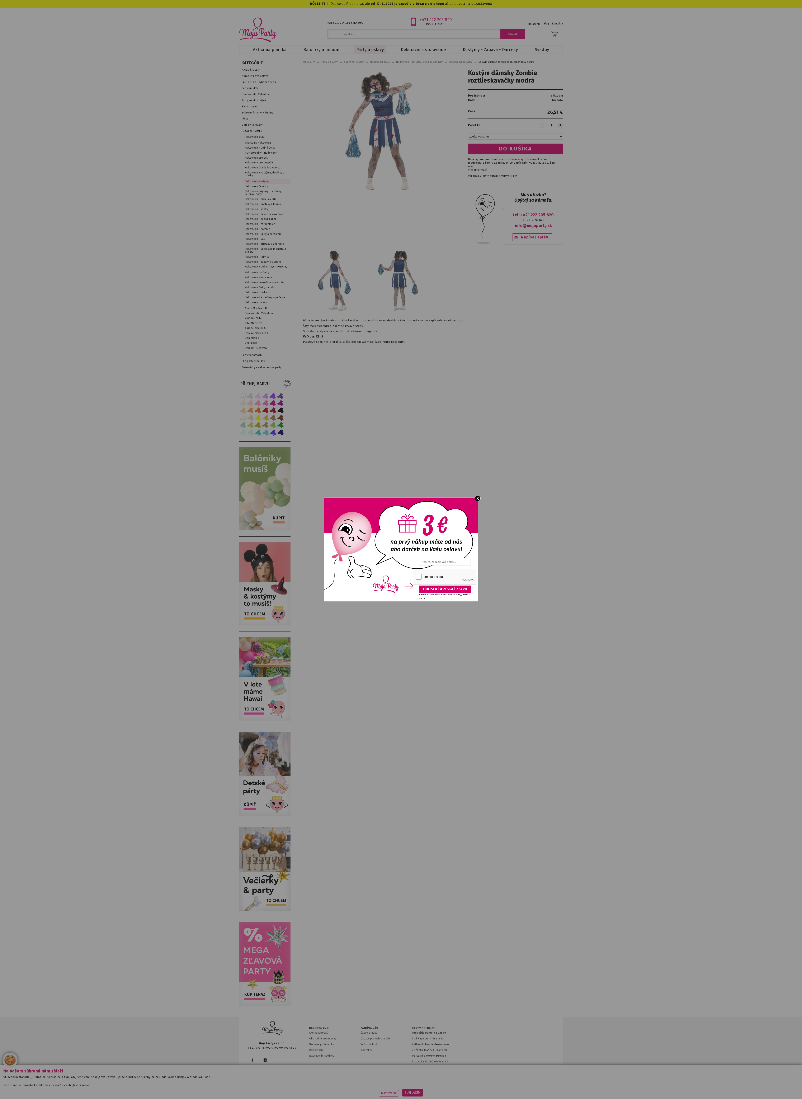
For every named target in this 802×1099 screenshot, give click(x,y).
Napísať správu (536, 237)
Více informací (477, 170)
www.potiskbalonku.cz (481, 1089)
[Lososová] (243, 403)
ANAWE (440, 1096)
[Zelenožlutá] (250, 425)
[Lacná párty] (265, 1005)
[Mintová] (250, 432)
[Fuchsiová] (265, 403)
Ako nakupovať (318, 1032)
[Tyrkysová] (258, 432)
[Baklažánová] (280, 403)
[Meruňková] (250, 410)
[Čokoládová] (280, 418)
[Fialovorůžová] (280, 396)
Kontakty (366, 1050)
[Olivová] (258, 425)
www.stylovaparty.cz (521, 1089)
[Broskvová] (243, 410)
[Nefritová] (243, 425)
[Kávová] (273, 418)
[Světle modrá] (265, 432)
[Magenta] (273, 403)
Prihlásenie (534, 24)
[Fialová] (265, 396)
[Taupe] (250, 418)
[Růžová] (258, 403)
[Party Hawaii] (265, 719)
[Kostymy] (265, 624)
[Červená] (265, 410)
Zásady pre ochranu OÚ (375, 1038)
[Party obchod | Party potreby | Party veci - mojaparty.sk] (258, 30)
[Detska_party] (265, 814)
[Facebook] (252, 1060)
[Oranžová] (258, 410)
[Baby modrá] (243, 432)
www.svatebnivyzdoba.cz (353, 1089)
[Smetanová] (243, 418)
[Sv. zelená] (273, 425)
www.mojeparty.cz (279, 1089)
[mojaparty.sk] (272, 1028)
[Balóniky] (265, 529)
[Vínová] (273, 410)
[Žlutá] (258, 418)
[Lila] (258, 396)
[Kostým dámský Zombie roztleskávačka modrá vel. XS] (334, 311)
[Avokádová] (265, 425)
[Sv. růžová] (250, 403)
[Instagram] (265, 1060)
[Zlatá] (265, 418)
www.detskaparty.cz (394, 1089)
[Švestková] (273, 396)
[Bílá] (243, 396)
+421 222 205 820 (436, 19)
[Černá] (280, 410)
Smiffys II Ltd (508, 176)
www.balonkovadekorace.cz (437, 1089)
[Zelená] (280, 425)
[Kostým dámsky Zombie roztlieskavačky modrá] (378, 130)
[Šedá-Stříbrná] (250, 396)
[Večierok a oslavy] (265, 910)
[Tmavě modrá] (280, 432)
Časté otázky (368, 1032)
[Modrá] (273, 432)
